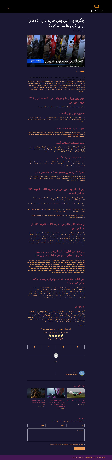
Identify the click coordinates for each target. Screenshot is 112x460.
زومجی (80, 324)
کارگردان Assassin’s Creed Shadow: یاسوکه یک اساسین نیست (38, 402)
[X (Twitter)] (63, 347)
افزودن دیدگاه (79, 430)
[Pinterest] (49, 347)
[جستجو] (8, 8)
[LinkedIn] (34, 347)
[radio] (62, 335)
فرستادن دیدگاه (79, 448)
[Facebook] (77, 347)
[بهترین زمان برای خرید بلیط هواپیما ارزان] (76, 393)
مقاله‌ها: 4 (56, 361)
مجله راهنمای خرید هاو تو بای (85, 457)
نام (82, 425)
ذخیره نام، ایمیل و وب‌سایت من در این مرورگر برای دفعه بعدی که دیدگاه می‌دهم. (66, 444)
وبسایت (42, 425)
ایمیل (62, 425)
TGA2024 (75, 30)
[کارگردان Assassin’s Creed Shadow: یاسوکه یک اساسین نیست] (36, 393)
